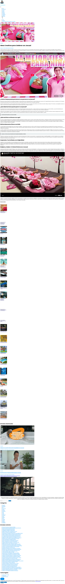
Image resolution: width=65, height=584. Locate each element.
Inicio (3, 8)
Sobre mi (3, 15)
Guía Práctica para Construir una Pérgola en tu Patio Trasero (11, 557)
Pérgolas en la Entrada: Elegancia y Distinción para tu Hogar (11, 555)
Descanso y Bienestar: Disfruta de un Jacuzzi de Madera (11, 550)
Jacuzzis (3, 10)
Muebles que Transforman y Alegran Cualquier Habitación (11, 543)
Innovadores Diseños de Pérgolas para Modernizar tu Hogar (11, 535)
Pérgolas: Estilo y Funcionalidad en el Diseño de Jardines (11, 553)
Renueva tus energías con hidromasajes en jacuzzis (10, 540)
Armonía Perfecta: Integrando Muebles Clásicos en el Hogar (11, 544)
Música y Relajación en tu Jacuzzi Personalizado (9, 541)
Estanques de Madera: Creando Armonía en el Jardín (10, 563)
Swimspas (3, 14)
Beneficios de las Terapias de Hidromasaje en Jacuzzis (10, 472)
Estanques (3, 511)
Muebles (3, 517)
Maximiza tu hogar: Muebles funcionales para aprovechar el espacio (12, 560)
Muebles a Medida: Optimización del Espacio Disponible (11, 559)
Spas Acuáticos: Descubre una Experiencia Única (10, 565)
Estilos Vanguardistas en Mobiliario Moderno (9, 539)
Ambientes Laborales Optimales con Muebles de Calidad (11, 556)
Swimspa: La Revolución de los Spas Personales (9, 558)
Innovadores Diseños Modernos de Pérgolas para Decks (11, 536)
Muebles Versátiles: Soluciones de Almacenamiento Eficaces (11, 534)
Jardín (3, 11)
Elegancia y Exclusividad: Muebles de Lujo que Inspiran (10, 546)
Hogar (3, 513)
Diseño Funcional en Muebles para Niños (8, 528)
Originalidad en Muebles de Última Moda (8, 530)
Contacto (3, 16)
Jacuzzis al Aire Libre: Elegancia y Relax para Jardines (10, 552)
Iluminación (4, 514)
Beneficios (3, 505)
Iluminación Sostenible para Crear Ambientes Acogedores (11, 548)
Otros (3, 518)
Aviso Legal (4, 575)
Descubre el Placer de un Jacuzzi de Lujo (8, 547)
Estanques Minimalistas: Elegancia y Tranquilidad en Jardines (11, 568)
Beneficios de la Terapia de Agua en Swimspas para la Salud (11, 549)
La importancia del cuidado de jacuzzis (8, 551)
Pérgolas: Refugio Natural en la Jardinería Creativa (10, 561)
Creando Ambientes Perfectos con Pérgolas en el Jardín (11, 554)
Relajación (3, 521)
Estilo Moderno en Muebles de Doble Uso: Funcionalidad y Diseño (12, 533)
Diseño (3, 509)
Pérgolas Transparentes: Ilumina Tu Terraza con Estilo (10, 542)
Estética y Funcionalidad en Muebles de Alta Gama (10, 570)
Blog (2, 578)
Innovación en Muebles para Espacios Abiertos (9, 566)
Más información (38, 581)
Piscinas (3, 13)
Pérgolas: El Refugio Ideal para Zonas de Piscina (9, 569)
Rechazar (2, 582)
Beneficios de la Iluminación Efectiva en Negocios (10, 564)
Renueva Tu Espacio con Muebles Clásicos (9, 532)
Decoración (4, 9)
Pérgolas (3, 12)
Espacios (3, 510)
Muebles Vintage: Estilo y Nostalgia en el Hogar (9, 531)
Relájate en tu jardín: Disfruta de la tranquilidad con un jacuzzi (12, 447)
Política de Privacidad (5, 574)
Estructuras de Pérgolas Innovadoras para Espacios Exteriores (12, 567)
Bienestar (3, 506)
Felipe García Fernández (10, 449)
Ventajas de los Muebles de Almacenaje (8, 529)
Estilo (3, 512)
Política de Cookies (5, 576)
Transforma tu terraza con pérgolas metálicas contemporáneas (12, 545)
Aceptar (5, 582)
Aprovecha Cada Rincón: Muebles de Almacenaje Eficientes (11, 527)
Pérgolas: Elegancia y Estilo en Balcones (8, 562)
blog (2, 507)
